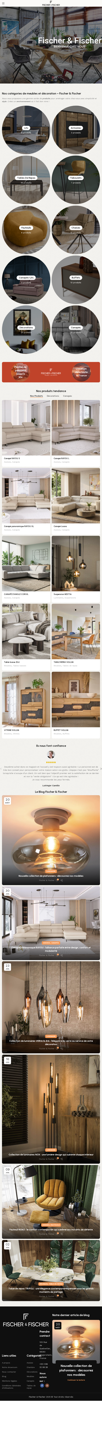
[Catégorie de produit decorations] (26, 329)
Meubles (8, 666)
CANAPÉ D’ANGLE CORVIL (16, 594)
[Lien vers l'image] (26, 1320)
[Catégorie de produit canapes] (76, 329)
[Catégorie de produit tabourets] (76, 180)
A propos (6, 1363)
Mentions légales (9, 1381)
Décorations (32, 1372)
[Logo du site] (51, 3)
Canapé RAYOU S (12, 458)
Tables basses (19, 666)
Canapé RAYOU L (61, 458)
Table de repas (55, 1284)
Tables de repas (70, 666)
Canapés (16, 462)
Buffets (66, 734)
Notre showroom (9, 1367)
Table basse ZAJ (12, 662)
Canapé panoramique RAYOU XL (19, 526)
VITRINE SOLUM (11, 730)
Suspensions (70, 598)
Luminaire (51, 871)
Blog (4, 1376)
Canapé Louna (60, 526)
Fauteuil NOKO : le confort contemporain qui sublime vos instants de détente (51, 1229)
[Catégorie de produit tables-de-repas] (26, 180)
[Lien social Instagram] (47, 1386)
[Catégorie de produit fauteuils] (26, 230)
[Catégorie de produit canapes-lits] (26, 279)
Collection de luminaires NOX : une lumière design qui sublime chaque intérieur (51, 1154)
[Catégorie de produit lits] (26, 130)
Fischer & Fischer (37, 1397)
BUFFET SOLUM (61, 730)
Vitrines (16, 734)
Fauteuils (55, 1225)
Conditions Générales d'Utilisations (11, 1386)
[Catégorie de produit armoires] (76, 130)
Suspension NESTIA (63, 594)
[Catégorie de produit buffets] (76, 279)
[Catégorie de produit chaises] (76, 230)
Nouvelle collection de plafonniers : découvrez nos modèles (51, 875)
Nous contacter (9, 1372)
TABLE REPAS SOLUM (64, 662)
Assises (7, 462)
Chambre (31, 1367)
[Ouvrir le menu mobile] (3, 3)
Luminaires (58, 598)
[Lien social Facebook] (42, 1386)
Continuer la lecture (76, 1380)
